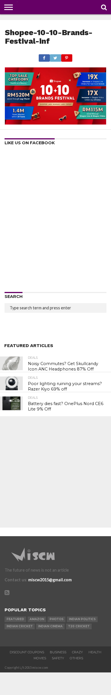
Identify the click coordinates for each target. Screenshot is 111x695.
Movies (40, 658)
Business (58, 652)
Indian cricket (20, 626)
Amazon (37, 619)
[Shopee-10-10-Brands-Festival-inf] (55, 122)
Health (95, 652)
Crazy (77, 652)
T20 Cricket (79, 626)
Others (76, 658)
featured (15, 619)
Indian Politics (82, 619)
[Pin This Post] (66, 56)
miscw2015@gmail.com (50, 579)
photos (56, 619)
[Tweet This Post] (55, 56)
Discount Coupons (27, 652)
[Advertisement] (55, 220)
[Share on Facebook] (44, 56)
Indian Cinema (50, 626)
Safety (58, 658)
